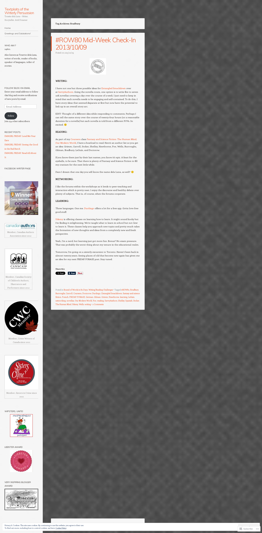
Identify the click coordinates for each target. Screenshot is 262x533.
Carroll (69, 293)
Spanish (128, 300)
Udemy (59, 219)
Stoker (136, 300)
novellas (70, 300)
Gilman (97, 297)
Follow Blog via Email (17, 88)
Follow (11, 115)
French (65, 297)
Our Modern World (83, 300)
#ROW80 (125, 289)
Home (8, 28)
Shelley (121, 300)
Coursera (76, 139)
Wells (81, 304)
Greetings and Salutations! (18, 33)
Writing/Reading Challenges (101, 289)
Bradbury (134, 289)
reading (100, 300)
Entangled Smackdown (113, 88)
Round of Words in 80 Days (76, 289)
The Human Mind (63, 304)
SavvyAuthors (65, 91)
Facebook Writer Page (18, 168)
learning (123, 297)
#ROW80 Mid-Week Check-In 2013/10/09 (95, 43)
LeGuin (131, 297)
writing (88, 304)
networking (60, 300)
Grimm (104, 297)
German (89, 297)
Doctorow (86, 293)
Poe (94, 300)
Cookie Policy (60, 528)
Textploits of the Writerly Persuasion (19, 11)
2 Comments (98, 304)
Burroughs (60, 293)
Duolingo (89, 208)
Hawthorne (114, 297)
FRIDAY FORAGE (77, 297)
